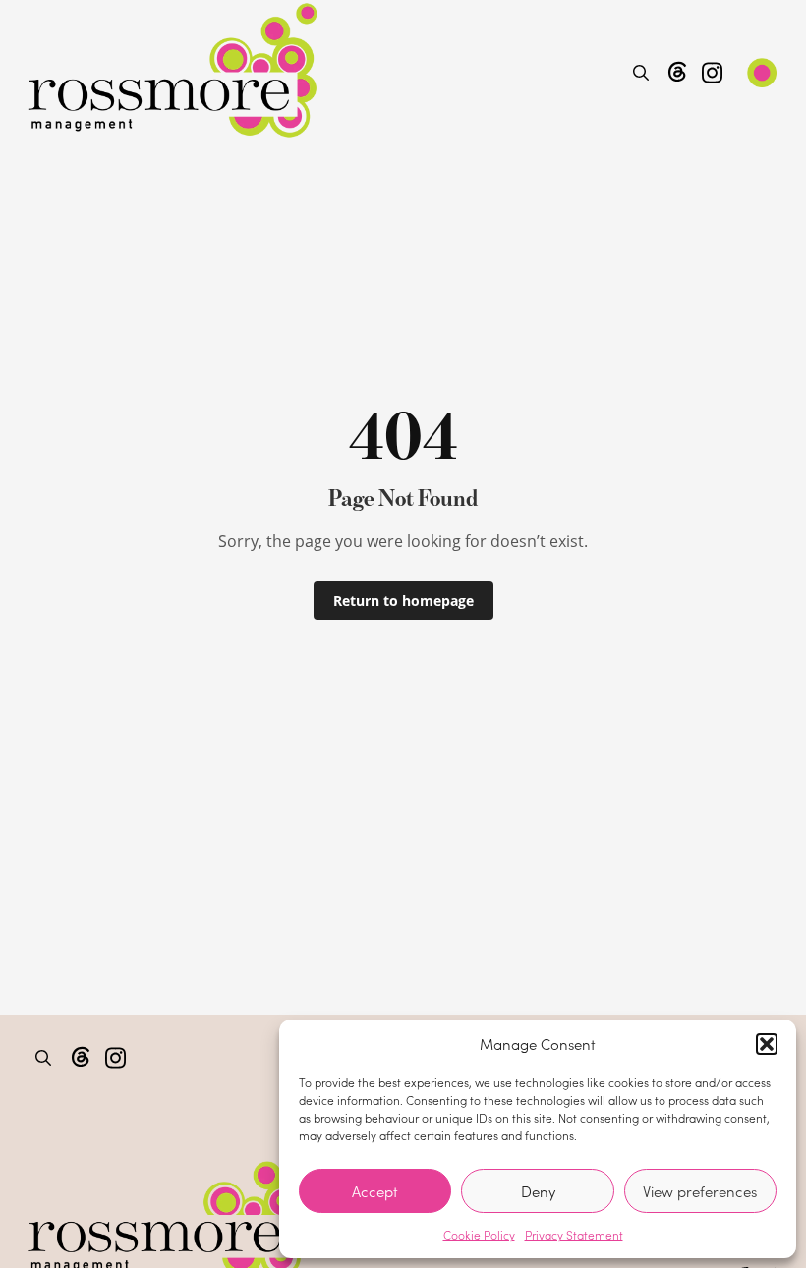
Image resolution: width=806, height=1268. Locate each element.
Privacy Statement (574, 1234)
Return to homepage (403, 600)
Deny (538, 1191)
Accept (375, 1191)
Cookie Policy (479, 1234)
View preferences (700, 1191)
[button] (767, 1044)
